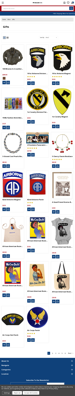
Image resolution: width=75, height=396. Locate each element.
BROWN (4, 78)
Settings (7, 393)
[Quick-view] (4, 82)
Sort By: (42, 37)
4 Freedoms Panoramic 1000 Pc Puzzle (37, 145)
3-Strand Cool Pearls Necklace (12, 156)
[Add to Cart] (33, 83)
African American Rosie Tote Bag (62, 292)
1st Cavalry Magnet (60, 117)
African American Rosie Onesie (62, 247)
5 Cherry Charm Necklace (62, 156)
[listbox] (51, 37)
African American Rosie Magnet (37, 241)
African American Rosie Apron (12, 246)
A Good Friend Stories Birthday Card (62, 202)
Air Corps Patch (33, 330)
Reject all (17, 393)
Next (70, 353)
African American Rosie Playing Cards (12, 285)
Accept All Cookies (31, 393)
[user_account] (64, 3)
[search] (71, 8)
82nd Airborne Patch (35, 200)
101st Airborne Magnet (61, 73)
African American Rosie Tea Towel (37, 291)
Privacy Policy (53, 389)
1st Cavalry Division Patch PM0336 (37, 112)
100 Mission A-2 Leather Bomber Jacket (12, 69)
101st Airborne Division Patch (37, 73)
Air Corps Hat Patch (10, 335)
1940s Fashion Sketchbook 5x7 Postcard (12, 118)
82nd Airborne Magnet (11, 200)
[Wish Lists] (68, 3)
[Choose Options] (8, 82)
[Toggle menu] (2, 2)
